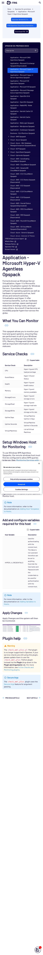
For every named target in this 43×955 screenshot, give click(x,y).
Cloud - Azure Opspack (18, 140)
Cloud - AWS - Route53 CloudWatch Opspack (23, 222)
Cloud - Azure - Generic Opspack (22, 232)
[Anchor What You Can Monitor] (6, 325)
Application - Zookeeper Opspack (22, 130)
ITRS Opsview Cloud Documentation (20, 25)
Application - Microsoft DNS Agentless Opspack (20, 58)
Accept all (21, 484)
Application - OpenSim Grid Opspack (20, 97)
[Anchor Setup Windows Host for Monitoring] (30, 446)
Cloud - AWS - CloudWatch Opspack (23, 165)
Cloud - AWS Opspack (18, 136)
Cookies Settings (21, 489)
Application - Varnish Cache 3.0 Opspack (21, 112)
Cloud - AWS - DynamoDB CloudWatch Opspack (19, 169)
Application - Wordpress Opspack (22, 126)
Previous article (12, 698)
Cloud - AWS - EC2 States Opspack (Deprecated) (22, 181)
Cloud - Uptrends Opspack (19, 155)
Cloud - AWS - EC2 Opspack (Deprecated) (20, 187)
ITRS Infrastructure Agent (14, 239)
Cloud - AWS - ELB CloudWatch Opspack (21, 192)
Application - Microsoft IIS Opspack (23, 87)
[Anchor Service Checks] (32, 353)
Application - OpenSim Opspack (21, 102)
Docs (9, 9)
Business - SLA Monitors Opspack (22, 133)
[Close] (39, 463)
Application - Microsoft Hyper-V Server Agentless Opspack (21, 76)
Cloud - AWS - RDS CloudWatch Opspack (21, 210)
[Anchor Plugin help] (25, 638)
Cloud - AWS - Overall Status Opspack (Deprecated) (20, 204)
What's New (9, 241)
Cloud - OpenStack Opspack (20, 152)
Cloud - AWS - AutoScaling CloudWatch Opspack (19, 160)
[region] (21, 477)
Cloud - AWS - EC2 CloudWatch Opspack (21, 175)
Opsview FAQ (9, 247)
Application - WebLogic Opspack (22, 123)
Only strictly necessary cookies (21, 479)
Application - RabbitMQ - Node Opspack (21, 106)
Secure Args (9, 684)
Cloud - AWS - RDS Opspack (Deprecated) (20, 216)
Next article (32, 698)
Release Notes (10, 244)
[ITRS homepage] (21, 2)
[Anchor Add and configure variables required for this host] (34, 524)
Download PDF (20, 31)
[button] (38, 950)
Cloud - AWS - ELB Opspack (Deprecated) (20, 198)
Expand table (34, 360)
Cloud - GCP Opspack (17, 149)
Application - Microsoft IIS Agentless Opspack (19, 82)
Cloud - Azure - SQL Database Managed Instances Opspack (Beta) (23, 144)
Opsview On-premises (23, 9)
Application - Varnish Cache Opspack (20, 118)
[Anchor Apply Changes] (26, 613)
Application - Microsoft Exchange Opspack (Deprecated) (22, 64)
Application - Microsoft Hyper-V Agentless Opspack (21, 70)
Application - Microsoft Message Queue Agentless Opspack (22, 91)
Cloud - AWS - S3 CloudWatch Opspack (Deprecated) (20, 228)
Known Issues (10, 249)
